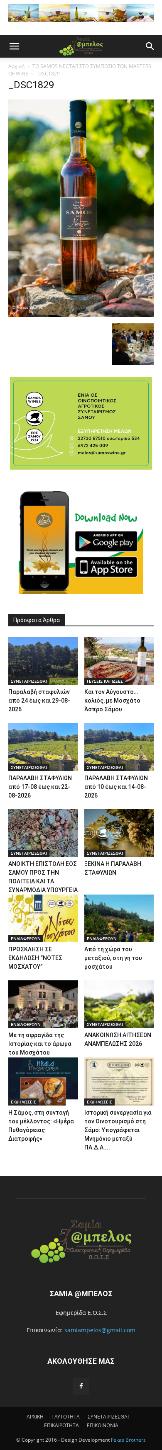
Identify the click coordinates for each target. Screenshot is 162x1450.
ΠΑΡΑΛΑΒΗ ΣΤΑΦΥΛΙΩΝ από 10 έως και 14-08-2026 (116, 787)
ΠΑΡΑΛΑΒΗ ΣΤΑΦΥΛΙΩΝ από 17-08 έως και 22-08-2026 (40, 787)
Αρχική (16, 66)
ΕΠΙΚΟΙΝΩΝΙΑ (102, 1425)
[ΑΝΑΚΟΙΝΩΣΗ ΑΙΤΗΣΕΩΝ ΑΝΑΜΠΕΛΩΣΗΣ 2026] (119, 1004)
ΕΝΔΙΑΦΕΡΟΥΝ (26, 938)
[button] (14, 46)
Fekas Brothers (128, 1439)
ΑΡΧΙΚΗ (35, 1416)
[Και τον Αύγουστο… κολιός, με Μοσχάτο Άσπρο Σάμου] (119, 661)
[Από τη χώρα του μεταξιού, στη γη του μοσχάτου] (119, 918)
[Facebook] (81, 1386)
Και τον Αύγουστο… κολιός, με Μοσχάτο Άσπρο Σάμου (112, 701)
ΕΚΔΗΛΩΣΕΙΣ (23, 1102)
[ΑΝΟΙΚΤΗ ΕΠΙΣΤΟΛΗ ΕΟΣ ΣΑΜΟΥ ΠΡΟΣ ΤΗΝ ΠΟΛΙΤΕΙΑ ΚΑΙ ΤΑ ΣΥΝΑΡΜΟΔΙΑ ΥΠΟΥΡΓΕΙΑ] (43, 833)
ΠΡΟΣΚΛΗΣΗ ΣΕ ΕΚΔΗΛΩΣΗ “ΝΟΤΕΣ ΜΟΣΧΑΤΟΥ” (35, 958)
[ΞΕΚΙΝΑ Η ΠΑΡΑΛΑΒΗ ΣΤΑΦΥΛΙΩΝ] (119, 833)
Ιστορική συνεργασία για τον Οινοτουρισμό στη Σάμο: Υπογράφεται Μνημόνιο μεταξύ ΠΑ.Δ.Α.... (118, 1130)
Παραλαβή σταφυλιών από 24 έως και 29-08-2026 (39, 701)
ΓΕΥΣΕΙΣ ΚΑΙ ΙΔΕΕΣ (105, 681)
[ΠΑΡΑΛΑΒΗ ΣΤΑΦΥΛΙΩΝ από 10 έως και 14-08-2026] (119, 747)
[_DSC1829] (81, 314)
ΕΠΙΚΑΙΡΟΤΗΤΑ (61, 1425)
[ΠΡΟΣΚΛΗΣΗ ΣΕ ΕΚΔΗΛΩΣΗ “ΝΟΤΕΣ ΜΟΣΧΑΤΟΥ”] (43, 918)
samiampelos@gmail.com (99, 1330)
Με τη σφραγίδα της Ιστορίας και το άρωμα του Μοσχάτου (39, 1044)
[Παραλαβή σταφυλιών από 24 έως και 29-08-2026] (43, 661)
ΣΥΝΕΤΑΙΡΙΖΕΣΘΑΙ (29, 681)
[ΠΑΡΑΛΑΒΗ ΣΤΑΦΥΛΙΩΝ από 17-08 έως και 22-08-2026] (43, 747)
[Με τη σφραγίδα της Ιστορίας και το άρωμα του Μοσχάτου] (43, 1004)
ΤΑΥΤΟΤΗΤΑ (66, 1416)
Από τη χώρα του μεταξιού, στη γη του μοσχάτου (113, 958)
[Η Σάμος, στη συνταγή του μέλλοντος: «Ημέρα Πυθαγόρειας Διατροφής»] (43, 1081)
